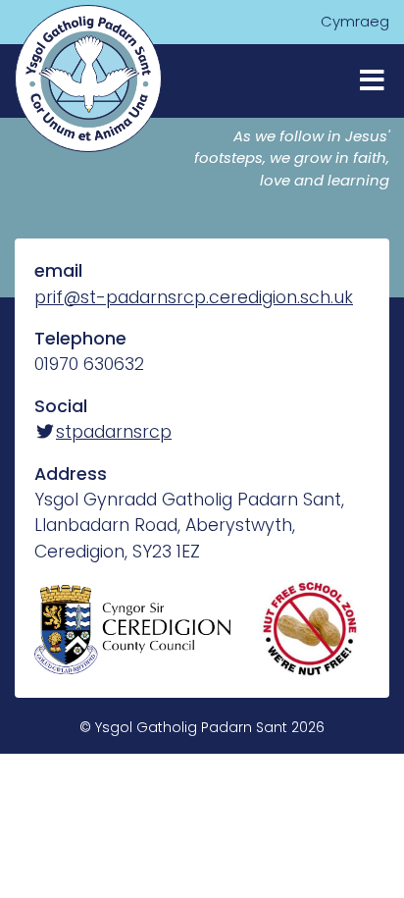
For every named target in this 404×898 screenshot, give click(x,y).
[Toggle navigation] (372, 81)
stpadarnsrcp (114, 432)
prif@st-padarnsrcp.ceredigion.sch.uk (193, 297)
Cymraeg (355, 21)
